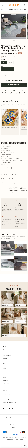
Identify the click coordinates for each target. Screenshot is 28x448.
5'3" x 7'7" (20, 69)
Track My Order (7, 355)
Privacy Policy (6, 394)
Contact (5, 386)
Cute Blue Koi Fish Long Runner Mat (9, 128)
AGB (17, 439)
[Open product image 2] (20, 248)
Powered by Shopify (15, 437)
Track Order (6, 383)
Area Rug (6, 9)
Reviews (5, 358)
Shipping (5, 374)
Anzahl (3, 73)
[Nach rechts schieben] (16, 40)
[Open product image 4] (20, 263)
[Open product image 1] (7, 248)
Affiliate (5, 364)
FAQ (4, 361)
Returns (4, 377)
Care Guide (5, 380)
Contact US (5, 352)
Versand (21, 439)
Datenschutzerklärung (11, 439)
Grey (4, 62)
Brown (10, 62)
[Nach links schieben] (11, 40)
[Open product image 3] (7, 263)
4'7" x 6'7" (7, 69)
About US (5, 350)
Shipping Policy (7, 397)
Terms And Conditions (8, 399)
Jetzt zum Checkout (14, 84)
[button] (2, 4)
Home (2, 9)
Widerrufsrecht (23, 437)
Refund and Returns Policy (9, 402)
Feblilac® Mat (8, 437)
